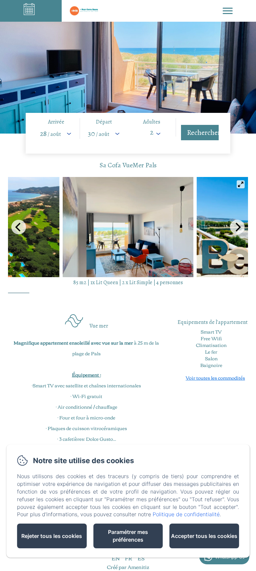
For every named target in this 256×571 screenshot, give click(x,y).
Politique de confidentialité (186, 514)
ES (141, 558)
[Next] (237, 227)
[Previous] (18, 227)
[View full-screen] (241, 184)
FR (128, 558)
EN (116, 558)
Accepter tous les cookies (204, 536)
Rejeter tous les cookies (51, 536)
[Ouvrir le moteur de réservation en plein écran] (128, 133)
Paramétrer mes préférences (128, 536)
